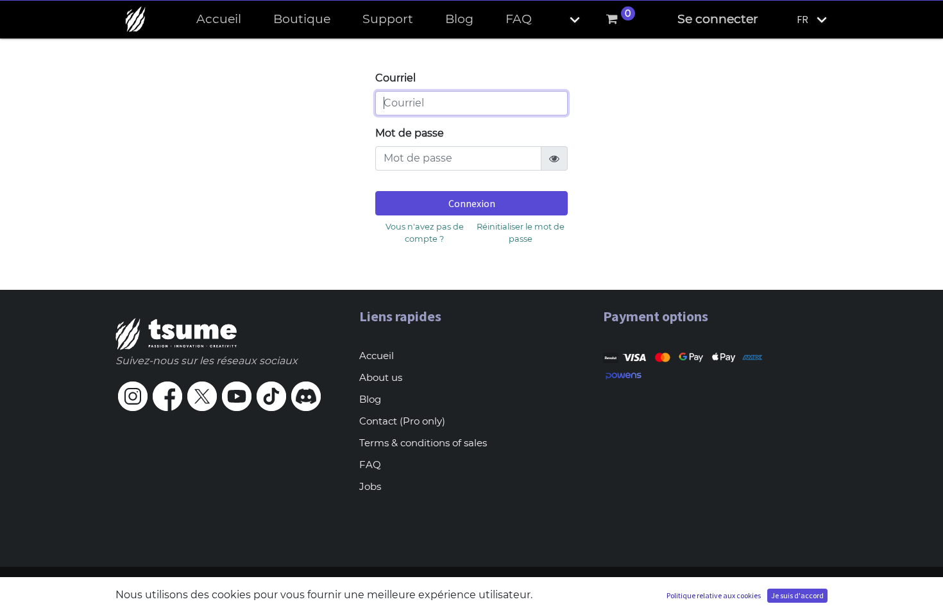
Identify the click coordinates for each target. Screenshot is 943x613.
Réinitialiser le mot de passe (521, 233)
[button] (564, 19)
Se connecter (717, 19)
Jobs (370, 486)
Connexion (471, 203)
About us (380, 377)
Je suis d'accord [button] (797, 595)
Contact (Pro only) (402, 421)
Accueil (376, 355)
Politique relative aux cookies (714, 595)
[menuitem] (218, 19)
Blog (370, 399)
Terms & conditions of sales (423, 443)
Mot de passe (409, 133)
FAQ (370, 464)
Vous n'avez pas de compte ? (425, 233)
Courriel (395, 78)
